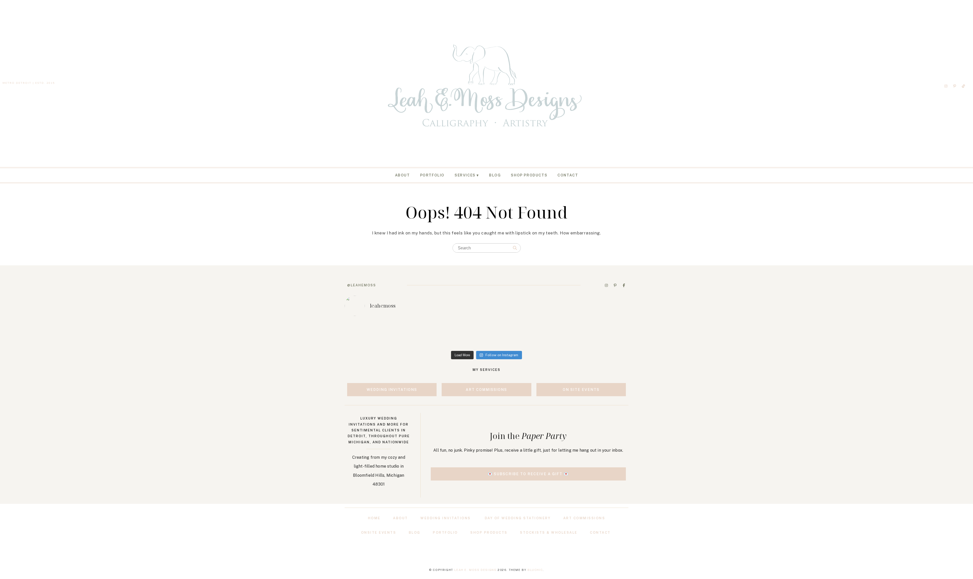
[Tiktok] (963, 86)
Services (465, 175)
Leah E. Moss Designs (475, 570)
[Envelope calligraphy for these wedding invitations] (372, 334)
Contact (567, 175)
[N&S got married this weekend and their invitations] (543, 334)
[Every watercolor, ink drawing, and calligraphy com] (601, 334)
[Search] (515, 248)
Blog (495, 175)
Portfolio (432, 175)
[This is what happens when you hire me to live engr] (486, 334)
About (402, 175)
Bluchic (535, 570)
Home (374, 518)
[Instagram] (945, 86)
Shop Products (529, 175)
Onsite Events (378, 532)
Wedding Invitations (445, 518)
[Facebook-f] (623, 285)
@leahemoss (361, 285)
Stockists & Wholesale (548, 532)
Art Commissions (584, 518)
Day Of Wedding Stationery (518, 518)
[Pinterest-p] (954, 86)
